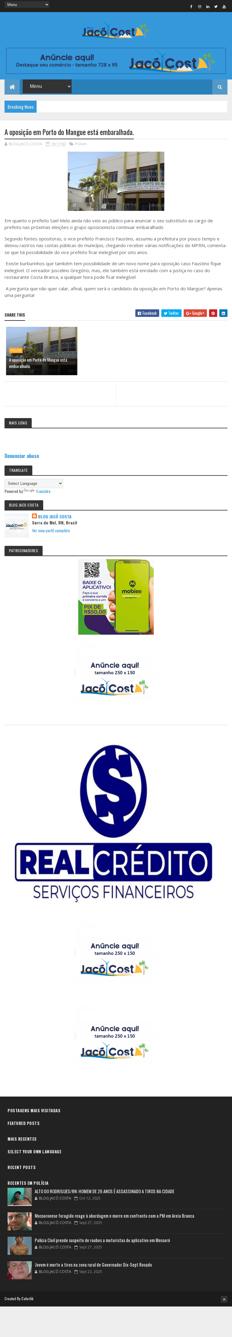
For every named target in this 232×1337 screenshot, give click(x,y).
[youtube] (224, 6)
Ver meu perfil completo (51, 530)
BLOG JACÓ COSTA (55, 517)
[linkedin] (208, 6)
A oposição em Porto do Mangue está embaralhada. (38, 362)
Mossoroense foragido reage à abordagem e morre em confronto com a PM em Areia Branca (114, 1215)
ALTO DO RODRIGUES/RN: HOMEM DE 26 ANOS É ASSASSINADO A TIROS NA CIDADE (104, 1191)
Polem (81, 144)
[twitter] (216, 6)
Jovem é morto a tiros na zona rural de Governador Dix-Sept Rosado (93, 1264)
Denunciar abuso (22, 455)
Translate (43, 491)
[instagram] (199, 6)
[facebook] (191, 6)
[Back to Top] (224, 1299)
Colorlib (27, 1298)
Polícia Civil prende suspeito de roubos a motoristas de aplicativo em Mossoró (102, 1240)
